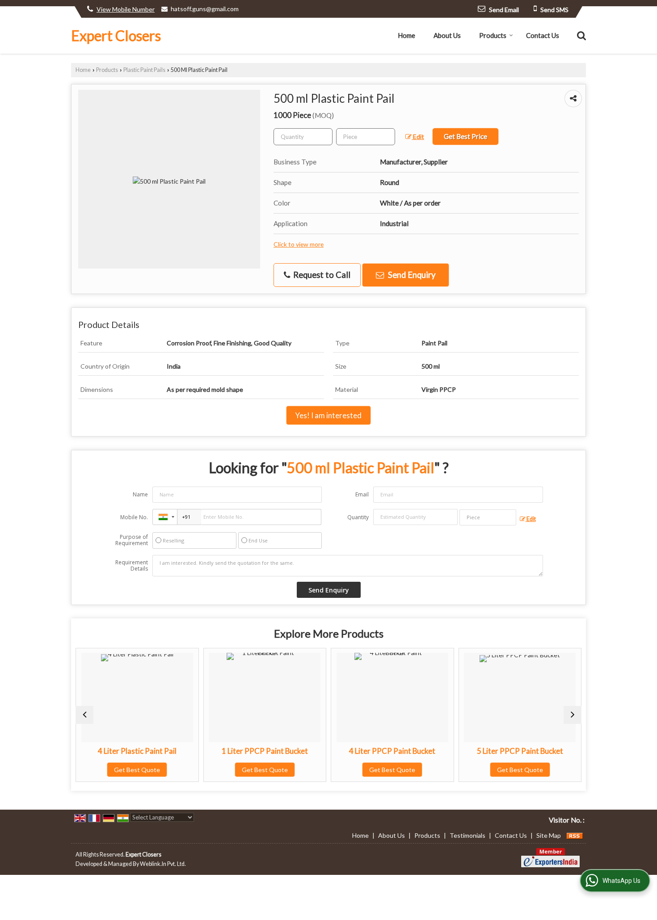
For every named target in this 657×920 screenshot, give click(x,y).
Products (492, 35)
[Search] (580, 35)
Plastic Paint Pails (144, 70)
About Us (447, 35)
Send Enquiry (410, 275)
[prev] (84, 715)
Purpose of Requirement (131, 540)
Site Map (548, 835)
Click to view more (299, 244)
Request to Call (320, 275)
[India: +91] (164, 517)
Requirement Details (131, 565)
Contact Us (542, 35)
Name (140, 494)
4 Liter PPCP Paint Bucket (392, 751)
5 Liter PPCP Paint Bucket (520, 751)
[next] (572, 715)
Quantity (358, 517)
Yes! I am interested (328, 415)
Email (362, 494)
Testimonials (467, 835)
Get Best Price (465, 136)
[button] (126, 9)
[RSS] (575, 835)
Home (406, 35)
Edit (418, 136)
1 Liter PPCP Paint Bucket (265, 751)
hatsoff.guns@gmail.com (205, 9)
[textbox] (365, 136)
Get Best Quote (137, 769)
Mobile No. (134, 517)
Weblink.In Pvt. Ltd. (163, 864)
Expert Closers (116, 36)
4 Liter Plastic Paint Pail (137, 751)
